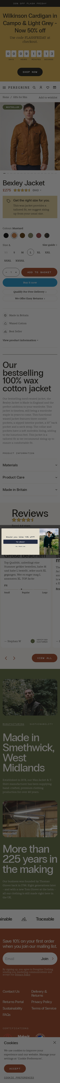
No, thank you (20, 546)
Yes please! (20, 541)
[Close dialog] (56, 530)
